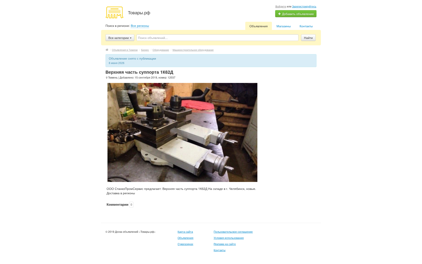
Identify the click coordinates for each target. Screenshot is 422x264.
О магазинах (185, 244)
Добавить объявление (297, 13)
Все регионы (140, 25)
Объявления (258, 26)
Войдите (280, 6)
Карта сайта (185, 231)
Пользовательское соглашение (233, 231)
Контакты (306, 26)
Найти (308, 37)
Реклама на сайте (225, 244)
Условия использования (229, 238)
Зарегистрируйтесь (304, 6)
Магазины (283, 26)
